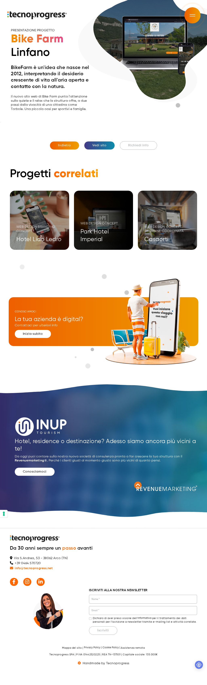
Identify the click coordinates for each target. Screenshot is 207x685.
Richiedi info (138, 145)
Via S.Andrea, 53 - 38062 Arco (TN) (41, 558)
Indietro (64, 145)
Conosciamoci (35, 471)
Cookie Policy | (111, 647)
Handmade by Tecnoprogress (106, 663)
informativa (144, 618)
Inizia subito (33, 334)
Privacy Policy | (93, 647)
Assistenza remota (133, 648)
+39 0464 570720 (28, 563)
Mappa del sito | (72, 648)
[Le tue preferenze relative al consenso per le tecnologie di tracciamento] (4, 514)
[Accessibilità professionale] (199, 665)
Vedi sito (99, 145)
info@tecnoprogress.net (34, 568)
